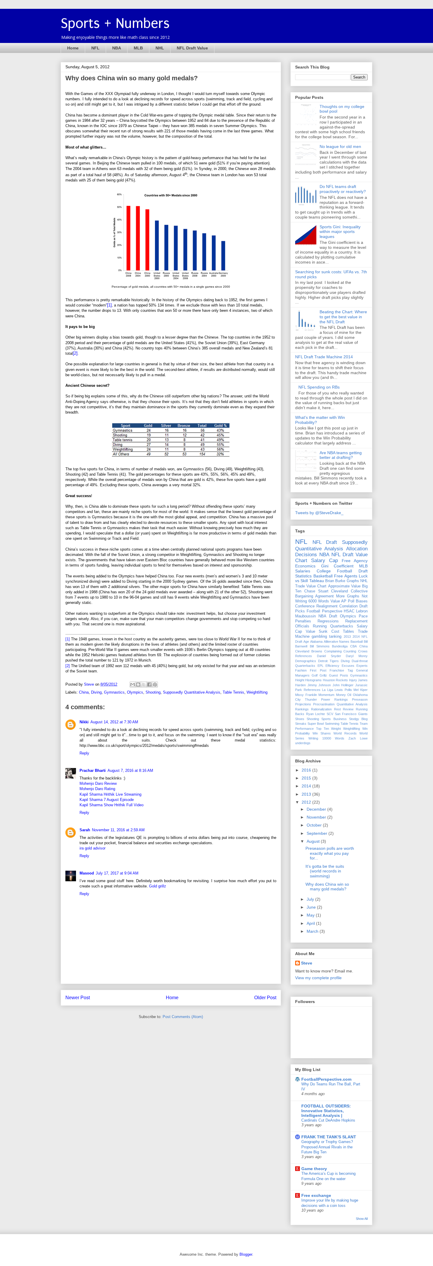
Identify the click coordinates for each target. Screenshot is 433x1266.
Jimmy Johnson (319, 685)
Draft (363, 571)
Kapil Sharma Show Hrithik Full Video (111, 805)
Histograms (313, 680)
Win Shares (322, 733)
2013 (347, 636)
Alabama (316, 641)
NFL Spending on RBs (319, 387)
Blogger (245, 1254)
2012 (307, 802)
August (314, 841)
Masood (87, 873)
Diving (96, 692)
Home (73, 48)
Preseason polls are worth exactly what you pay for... (329, 853)
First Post (318, 670)
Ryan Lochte (315, 714)
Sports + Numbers (115, 23)
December (317, 809)
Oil (349, 695)
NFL (95, 48)
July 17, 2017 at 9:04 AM (117, 873)
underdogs (302, 743)
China (84, 692)
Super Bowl (316, 723)
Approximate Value (344, 586)
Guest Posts (338, 675)
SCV (330, 714)
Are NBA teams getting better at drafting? (341, 455)
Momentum (326, 695)
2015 (307, 778)
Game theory (314, 1168)
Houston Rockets (335, 680)
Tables (348, 631)
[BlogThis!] (138, 684)
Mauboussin (305, 616)
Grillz (323, 675)
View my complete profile (318, 977)
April (311, 923)
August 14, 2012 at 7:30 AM (114, 722)
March (313, 931)
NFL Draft (325, 542)
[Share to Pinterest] (155, 684)
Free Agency (355, 560)
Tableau (316, 580)
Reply (84, 753)
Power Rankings (334, 699)
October (315, 825)
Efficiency (332, 665)
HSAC (349, 611)
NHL (160, 48)
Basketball (323, 576)
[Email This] (132, 684)
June (312, 907)
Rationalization (321, 709)
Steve (89, 684)
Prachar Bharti (93, 770)
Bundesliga (340, 646)
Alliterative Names (337, 641)
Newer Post (77, 997)
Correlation (348, 606)
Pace (363, 616)
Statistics (303, 576)
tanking (335, 636)
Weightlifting (257, 692)
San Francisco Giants (351, 714)
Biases (362, 601)
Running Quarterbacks (333, 626)
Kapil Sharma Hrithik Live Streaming (110, 794)
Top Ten (322, 728)
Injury (353, 680)
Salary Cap (324, 560)
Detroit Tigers (328, 661)
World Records (345, 733)
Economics (305, 566)
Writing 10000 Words (326, 738)
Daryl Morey (357, 656)
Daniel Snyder (329, 656)
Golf (315, 675)
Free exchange (316, 1195)
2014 (307, 786)
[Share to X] (144, 684)
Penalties (303, 621)
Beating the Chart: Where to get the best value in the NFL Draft (343, 316)
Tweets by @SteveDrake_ (319, 512)
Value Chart (316, 586)
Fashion (301, 670)
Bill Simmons (320, 646)
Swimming (332, 723)
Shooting (153, 692)
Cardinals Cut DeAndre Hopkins (328, 1120)
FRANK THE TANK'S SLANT (328, 1137)
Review (348, 709)
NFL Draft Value (192, 48)
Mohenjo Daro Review (98, 783)
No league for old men (340, 146)
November (317, 817)
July (311, 899)
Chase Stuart (316, 591)
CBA (353, 646)
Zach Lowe (358, 738)
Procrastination (324, 704)
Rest (337, 709)
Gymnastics (114, 692)
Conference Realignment (316, 606)
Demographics (305, 661)
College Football (334, 571)
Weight (336, 728)
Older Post (265, 997)
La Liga (327, 690)
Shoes (299, 719)
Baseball (357, 641)
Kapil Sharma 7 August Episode (107, 799)
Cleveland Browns (308, 651)
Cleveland (339, 591)
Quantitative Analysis (352, 704)
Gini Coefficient (337, 566)
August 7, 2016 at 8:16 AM (130, 770)
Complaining (333, 651)
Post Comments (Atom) (183, 1017)
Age (306, 641)
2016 (307, 770)
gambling (319, 636)
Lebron (362, 611)
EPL (320, 665)
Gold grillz (157, 886)
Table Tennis (233, 692)
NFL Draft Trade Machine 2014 (324, 356)
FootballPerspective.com (326, 1079)
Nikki (84, 722)
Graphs (353, 581)
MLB (138, 48)
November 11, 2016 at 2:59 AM (118, 830)
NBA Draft (327, 616)
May (311, 915)
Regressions (328, 621)
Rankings (302, 709)
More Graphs (347, 596)
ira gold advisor (92, 848)
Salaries (302, 571)
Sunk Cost (329, 631)
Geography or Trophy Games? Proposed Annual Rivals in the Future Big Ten (327, 1147)
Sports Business (333, 719)
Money (341, 695)
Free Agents (345, 576)
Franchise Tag (341, 670)
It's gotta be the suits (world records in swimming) (324, 871)
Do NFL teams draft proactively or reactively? (343, 189)
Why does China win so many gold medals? (327, 887)
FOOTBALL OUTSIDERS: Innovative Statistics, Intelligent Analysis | (326, 1111)
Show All (362, 1218)
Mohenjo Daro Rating (97, 789)
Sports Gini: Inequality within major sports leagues (340, 231)
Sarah (85, 830)
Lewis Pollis (343, 690)
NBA (116, 48)
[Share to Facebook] (149, 684)
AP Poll (347, 601)
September (317, 833)
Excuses (348, 665)
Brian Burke (335, 581)
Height (299, 680)
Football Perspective (324, 611)
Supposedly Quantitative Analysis (191, 692)
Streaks (300, 723)
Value (335, 601)
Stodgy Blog (358, 719)
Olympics (135, 692)
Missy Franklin (306, 695)
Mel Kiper (360, 690)
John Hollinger (343, 685)
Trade (300, 586)
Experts (362, 665)
